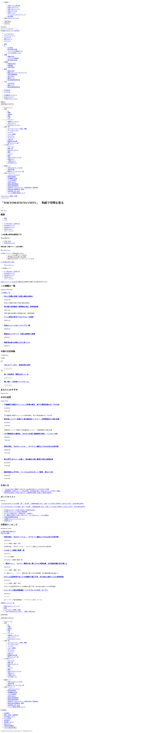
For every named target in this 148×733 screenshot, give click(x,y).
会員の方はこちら (9, 243)
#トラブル (7, 92)
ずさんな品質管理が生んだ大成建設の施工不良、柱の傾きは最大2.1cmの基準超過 (34, 577)
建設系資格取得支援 (14, 80)
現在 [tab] (2, 533)
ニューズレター (9, 34)
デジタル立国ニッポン (14, 53)
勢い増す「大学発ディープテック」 (17, 382)
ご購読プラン (12, 161)
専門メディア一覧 (13, 143)
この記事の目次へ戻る (7, 262)
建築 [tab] (11, 531)
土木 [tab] (14, 531)
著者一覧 (10, 148)
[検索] (17, 29)
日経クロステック (13, 7)
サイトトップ (8, 107)
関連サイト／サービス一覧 (16, 171)
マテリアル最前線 (13, 58)
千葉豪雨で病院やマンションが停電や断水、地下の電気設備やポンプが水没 (31, 404)
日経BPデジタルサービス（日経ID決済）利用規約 (23, 187)
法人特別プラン (12, 163)
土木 (5, 81)
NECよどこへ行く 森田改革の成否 (17, 365)
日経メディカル (12, 11)
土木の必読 (11, 83)
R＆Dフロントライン (14, 125)
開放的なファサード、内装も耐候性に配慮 (19, 334)
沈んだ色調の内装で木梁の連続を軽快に (18, 296)
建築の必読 (11, 71)
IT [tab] (1, 531)
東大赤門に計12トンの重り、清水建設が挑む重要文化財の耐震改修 (28, 459)
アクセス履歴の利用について (16, 193)
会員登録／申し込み (14, 191)
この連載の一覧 (5, 292)
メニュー (3, 27)
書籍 (9, 152)
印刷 (5, 218)
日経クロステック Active (15, 167)
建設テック (11, 78)
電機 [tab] (3, 531)
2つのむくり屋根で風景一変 (14, 550)
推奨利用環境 (12, 176)
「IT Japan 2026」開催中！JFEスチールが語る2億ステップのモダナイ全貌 (26, 489)
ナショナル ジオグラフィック (17, 14)
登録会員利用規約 (13, 184)
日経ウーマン (12, 13)
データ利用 (7, 718)
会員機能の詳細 (12, 178)
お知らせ (10, 139)
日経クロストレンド (14, 9)
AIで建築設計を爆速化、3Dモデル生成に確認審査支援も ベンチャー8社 (31, 434)
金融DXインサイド (13, 121)
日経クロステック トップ (12, 606)
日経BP (6, 2)
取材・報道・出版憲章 (11, 715)
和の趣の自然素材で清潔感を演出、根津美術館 (21, 306)
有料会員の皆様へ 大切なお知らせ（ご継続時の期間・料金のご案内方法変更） (28, 492)
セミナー (10, 154)
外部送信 (7, 720)
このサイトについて (14, 175)
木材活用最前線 (12, 74)
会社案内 (7, 713)
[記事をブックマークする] (4, 301)
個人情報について (9, 716)
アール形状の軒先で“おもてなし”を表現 (18, 317)
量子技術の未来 (12, 49)
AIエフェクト (12, 123)
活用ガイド (11, 159)
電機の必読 (11, 56)
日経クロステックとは (14, 157)
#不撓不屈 (7, 90)
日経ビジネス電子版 (14, 5)
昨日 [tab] (5, 533)
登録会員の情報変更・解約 (16, 189)
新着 (5, 44)
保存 (6, 220)
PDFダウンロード (13, 150)
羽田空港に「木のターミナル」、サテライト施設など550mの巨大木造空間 (31, 446)
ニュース (10, 132)
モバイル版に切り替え (10, 727)
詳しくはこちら (5, 250)
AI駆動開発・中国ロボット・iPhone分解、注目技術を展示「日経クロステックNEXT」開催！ (32, 491)
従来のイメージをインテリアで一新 (17, 325)
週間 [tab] (8, 533)
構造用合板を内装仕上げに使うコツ (17, 342)
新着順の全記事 (12, 141)
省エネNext (11, 76)
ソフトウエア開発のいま (15, 51)
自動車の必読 (12, 63)
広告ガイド (7, 724)
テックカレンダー (13, 130)
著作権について (9, 722)
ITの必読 (10, 47)
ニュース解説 (12, 134)
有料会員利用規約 (13, 185)
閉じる (3, 102)
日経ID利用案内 (9, 725)
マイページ (7, 41)
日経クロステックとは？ (11, 18)
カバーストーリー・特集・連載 (17, 128)
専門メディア (8, 39)
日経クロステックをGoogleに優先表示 (12, 282)
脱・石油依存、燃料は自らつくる (16, 374)
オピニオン (11, 136)
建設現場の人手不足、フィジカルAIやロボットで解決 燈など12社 (28, 472)
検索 (9, 155)
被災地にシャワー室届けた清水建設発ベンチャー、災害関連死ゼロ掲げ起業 (31, 419)
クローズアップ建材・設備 (9, 196)
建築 (5, 69)
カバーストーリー (9, 35)
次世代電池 (11, 67)
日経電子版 (11, 169)
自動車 (6, 62)
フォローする (4, 198)
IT (4, 46)
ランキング (7, 37)
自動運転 (10, 65)
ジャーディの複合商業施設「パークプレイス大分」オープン (26, 590)
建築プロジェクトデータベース (17, 72)
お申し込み (7, 21)
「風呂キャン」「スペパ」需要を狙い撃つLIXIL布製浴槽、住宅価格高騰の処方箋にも (35, 563)
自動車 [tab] (7, 531)
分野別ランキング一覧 (7, 603)
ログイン (7, 23)
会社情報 (10, 16)
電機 (5, 54)
